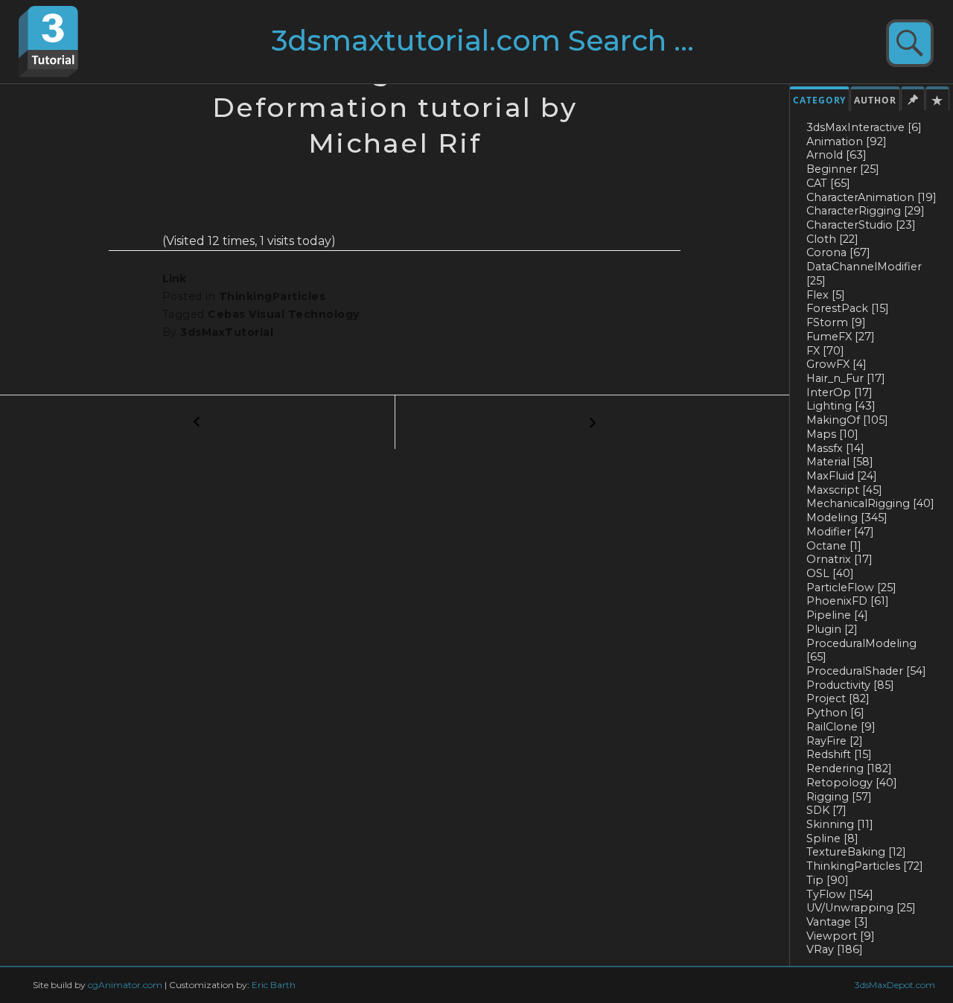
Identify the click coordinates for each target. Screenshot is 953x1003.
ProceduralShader (866, 671)
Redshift (839, 754)
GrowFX (836, 364)
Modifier (840, 531)
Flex (825, 295)
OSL (830, 573)
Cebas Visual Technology (283, 314)
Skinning (839, 824)
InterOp (839, 392)
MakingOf (847, 420)
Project (838, 698)
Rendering (849, 768)
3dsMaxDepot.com (895, 984)
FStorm (836, 322)
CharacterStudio (861, 225)
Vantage (837, 922)
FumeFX (840, 336)
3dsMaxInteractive (864, 127)
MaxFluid (841, 476)
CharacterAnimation (871, 197)
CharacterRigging (865, 210)
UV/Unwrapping (861, 907)
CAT (828, 183)
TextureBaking (856, 852)
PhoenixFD (847, 601)
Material (839, 461)
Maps (832, 434)
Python (835, 712)
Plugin (832, 629)
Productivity (850, 685)
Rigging (839, 796)
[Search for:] (511, 46)
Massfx (835, 448)
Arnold (836, 155)
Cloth (832, 239)
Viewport (840, 936)
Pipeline (837, 615)
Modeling (846, 517)
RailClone (841, 726)
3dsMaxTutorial (226, 332)
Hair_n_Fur (845, 378)
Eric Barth (274, 984)
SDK (826, 810)
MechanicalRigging (870, 503)
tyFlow (839, 894)
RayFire (834, 741)
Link (174, 278)
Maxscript (844, 490)
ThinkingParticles (864, 866)
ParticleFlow (851, 587)
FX (825, 350)
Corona (838, 252)
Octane (833, 546)
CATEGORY (819, 100)
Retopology (851, 782)
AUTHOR (875, 100)
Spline (832, 838)
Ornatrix (839, 559)
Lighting (841, 406)
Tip (827, 880)
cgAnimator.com (125, 984)
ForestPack (847, 308)
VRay (834, 949)
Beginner (842, 169)
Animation (846, 141)
